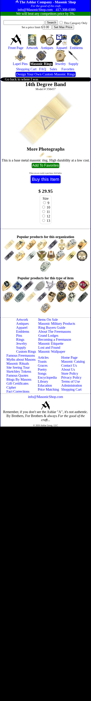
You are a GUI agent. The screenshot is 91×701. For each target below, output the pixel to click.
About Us (68, 369)
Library (43, 381)
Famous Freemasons (20, 355)
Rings (20, 339)
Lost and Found (49, 347)
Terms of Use (70, 381)
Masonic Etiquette (50, 343)
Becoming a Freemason (54, 339)
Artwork (22, 319)
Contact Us (69, 365)
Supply (21, 347)
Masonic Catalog (73, 361)
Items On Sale (48, 319)
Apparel (21, 327)
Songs (42, 373)
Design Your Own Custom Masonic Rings (45, 74)
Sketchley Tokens (18, 371)
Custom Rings (26, 351)
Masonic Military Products (56, 323)
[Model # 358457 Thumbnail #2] (49, 157)
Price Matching (48, 389)
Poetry (42, 369)
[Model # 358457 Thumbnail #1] (42, 155)
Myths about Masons (21, 359)
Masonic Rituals (17, 363)
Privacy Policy (71, 377)
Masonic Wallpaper (51, 351)
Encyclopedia (47, 377)
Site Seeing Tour (18, 367)
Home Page (69, 357)
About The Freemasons (54, 331)
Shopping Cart (71, 389)
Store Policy (69, 373)
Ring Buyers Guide (51, 327)
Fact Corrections (17, 391)
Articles (43, 357)
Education (45, 385)
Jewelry (21, 343)
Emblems (22, 331)
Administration (71, 385)
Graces (42, 365)
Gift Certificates (17, 383)
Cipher (11, 387)
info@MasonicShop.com (45, 397)
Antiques (22, 323)
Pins (19, 335)
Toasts (42, 361)
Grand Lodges (48, 335)
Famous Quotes (17, 375)
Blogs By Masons (18, 379)
